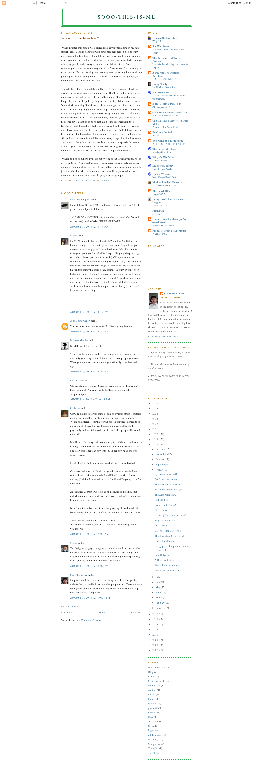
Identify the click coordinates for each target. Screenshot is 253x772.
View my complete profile (165, 337)
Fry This (156, 213)
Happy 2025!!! (159, 194)
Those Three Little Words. (168, 484)
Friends (152, 703)
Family (152, 699)
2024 (155, 413)
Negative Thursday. (165, 520)
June (158, 582)
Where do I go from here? (168, 570)
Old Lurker (76, 380)
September (161, 464)
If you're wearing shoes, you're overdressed (169, 220)
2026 (155, 403)
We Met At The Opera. (163, 225)
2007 (155, 650)
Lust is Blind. (162, 525)
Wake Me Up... (159, 233)
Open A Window (161, 174)
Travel (151, 753)
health (151, 712)
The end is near (159, 205)
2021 (155, 429)
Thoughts (153, 748)
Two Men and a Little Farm (167, 140)
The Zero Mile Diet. (165, 494)
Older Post (136, 612)
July (158, 577)
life (150, 726)
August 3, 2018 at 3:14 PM (89, 226)
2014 (155, 629)
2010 (155, 634)
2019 (155, 439)
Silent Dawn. (161, 510)
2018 (155, 444)
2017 (155, 614)
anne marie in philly (81, 199)
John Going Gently (80, 320)
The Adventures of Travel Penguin (166, 59)
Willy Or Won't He (163, 157)
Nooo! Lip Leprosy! (165, 505)
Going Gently (159, 84)
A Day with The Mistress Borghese (165, 74)
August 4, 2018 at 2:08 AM (89, 534)
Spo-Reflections (160, 92)
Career (151, 676)
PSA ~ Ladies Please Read (165, 127)
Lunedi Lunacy (159, 160)
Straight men (155, 744)
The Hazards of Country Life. (170, 536)
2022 (155, 424)
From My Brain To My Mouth (169, 230)
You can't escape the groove (165, 115)
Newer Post (67, 612)
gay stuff (153, 708)
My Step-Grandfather (162, 152)
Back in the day (156, 667)
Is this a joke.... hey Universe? (170, 515)
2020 (155, 434)
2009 (155, 640)
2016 (155, 619)
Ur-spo (73, 543)
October (160, 459)
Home (102, 612)
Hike (150, 717)
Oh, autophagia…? (161, 107)
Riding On (158, 210)
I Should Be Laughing (164, 38)
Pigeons (152, 730)
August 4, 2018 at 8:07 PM (89, 566)
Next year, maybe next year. (169, 489)
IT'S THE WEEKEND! (164, 78)
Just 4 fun (153, 721)
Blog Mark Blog (161, 191)
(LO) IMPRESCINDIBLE (166, 104)
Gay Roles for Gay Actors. (168, 530)
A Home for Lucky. (165, 560)
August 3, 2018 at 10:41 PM (90, 399)
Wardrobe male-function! (168, 565)
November (161, 454)
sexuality (153, 739)
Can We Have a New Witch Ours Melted (170, 122)
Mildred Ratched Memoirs (167, 182)
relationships (155, 735)
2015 (155, 624)
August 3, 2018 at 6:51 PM (89, 371)
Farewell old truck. (165, 541)
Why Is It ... (158, 41)
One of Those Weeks (162, 168)
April (159, 592)
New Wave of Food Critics (165, 177)
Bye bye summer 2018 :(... (168, 474)
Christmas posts (156, 681)
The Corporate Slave (164, 149)
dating (151, 694)
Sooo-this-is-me (127, 16)
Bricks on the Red (162, 132)
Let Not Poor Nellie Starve (164, 87)
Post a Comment (70, 606)
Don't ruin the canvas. (166, 479)
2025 (155, 408)
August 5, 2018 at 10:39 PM (90, 597)
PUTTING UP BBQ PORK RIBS (168, 143)
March (159, 597)
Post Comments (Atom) (88, 620)
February (161, 602)
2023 (155, 418)
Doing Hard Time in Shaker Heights (167, 200)
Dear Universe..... (164, 555)
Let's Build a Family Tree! (164, 185)
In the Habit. (161, 500)
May (158, 587)
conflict (152, 690)
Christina (75, 408)
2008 (155, 645)
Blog (151, 672)
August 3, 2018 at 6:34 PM (89, 331)
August (160, 469)
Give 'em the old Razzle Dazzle (169, 112)
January (160, 607)
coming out (154, 685)
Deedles (74, 235)
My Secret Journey (163, 165)
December (161, 449)
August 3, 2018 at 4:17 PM (89, 312)
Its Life (155, 135)
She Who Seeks (160, 46)
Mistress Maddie (79, 340)
